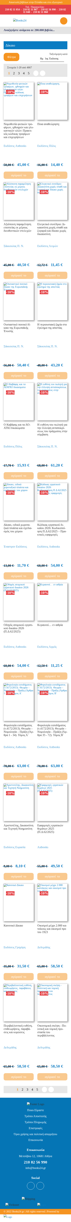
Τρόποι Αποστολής (35, 1116)
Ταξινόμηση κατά (58, 54)
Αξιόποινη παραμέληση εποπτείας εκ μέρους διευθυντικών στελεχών (17, 227)
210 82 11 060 (40, 12)
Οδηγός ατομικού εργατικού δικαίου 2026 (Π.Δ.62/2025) (18, 628)
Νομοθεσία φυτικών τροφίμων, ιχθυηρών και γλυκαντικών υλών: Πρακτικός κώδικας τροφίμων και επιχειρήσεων (19, 130)
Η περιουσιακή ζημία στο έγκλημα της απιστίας (52, 326)
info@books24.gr (35, 1167)
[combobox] (35, 30)
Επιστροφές (35, 1128)
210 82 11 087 (30, 9)
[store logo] (27, 21)
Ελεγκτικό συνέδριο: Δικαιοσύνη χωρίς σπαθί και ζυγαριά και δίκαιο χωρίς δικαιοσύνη (52, 229)
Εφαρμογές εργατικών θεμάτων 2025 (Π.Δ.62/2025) (50, 828)
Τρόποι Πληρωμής (35, 1122)
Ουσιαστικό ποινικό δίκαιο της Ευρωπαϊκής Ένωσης (17, 328)
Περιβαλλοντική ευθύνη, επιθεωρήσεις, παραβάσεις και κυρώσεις (18, 1029)
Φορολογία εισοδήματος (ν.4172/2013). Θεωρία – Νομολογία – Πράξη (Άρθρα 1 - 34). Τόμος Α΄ (19, 730)
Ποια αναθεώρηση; (48, 124)
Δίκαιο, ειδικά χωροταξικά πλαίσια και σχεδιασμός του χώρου (18, 528)
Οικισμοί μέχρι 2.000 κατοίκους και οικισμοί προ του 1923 (52, 929)
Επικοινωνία (35, 1139)
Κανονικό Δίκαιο (13, 925)
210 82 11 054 (12, 9)
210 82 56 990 (48, 9)
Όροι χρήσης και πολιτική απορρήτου (35, 1134)
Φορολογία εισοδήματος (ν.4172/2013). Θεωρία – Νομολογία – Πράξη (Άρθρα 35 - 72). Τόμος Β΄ (52, 730)
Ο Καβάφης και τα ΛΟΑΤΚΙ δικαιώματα (17, 426)
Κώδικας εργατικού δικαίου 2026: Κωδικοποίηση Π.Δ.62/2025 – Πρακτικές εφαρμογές (51, 529)
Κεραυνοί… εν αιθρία (50, 624)
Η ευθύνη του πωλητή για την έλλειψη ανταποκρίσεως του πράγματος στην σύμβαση (52, 429)
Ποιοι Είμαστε (35, 1110)
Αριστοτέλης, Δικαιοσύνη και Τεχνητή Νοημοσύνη (18, 827)
